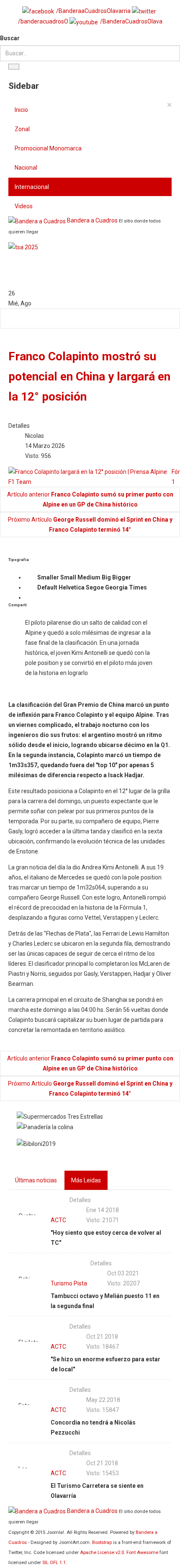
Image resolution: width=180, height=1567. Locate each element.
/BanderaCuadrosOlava (131, 21)
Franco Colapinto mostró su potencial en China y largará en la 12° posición (89, 376)
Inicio (21, 109)
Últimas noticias (36, 1180)
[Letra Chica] (30, 578)
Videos (24, 206)
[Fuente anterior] (30, 588)
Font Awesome (142, 1552)
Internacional (32, 187)
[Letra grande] (137, 578)
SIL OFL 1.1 (54, 1562)
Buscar (10, 38)
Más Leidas (86, 1180)
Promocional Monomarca (48, 148)
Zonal (22, 129)
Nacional (26, 167)
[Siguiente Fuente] (153, 588)
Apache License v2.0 (102, 1552)
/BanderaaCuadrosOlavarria (93, 11)
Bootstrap (102, 1542)
